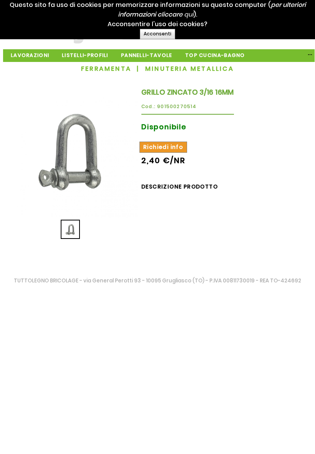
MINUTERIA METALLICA (189, 68)
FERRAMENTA (106, 68)
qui (189, 14)
